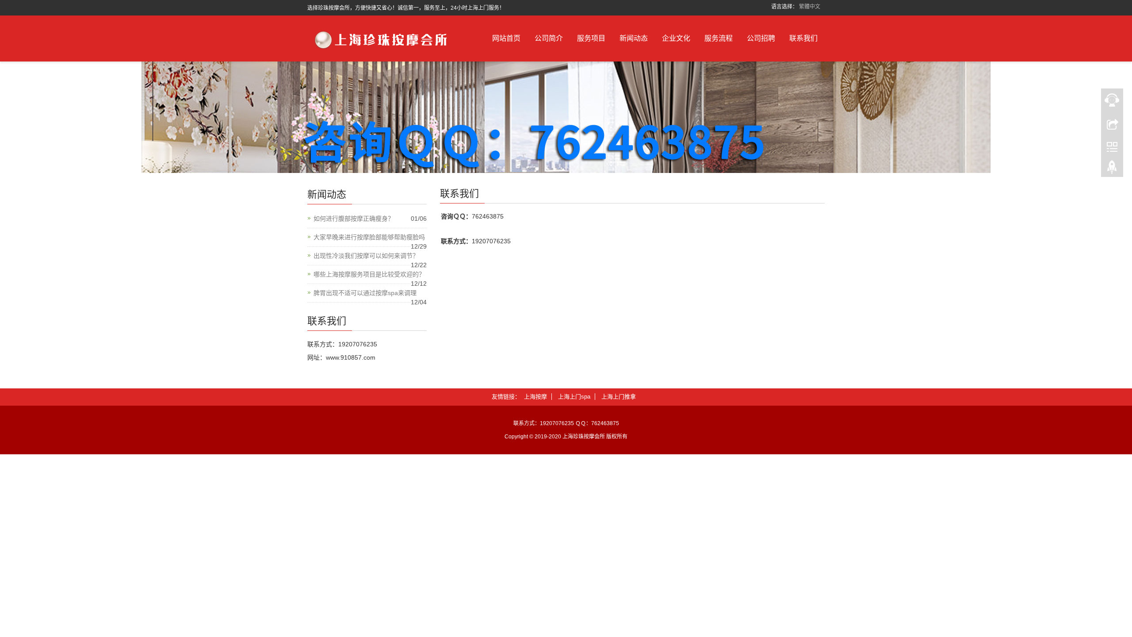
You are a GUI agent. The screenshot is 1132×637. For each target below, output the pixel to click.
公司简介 (549, 38)
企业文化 (676, 38)
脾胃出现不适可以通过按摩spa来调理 (365, 292)
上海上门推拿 (618, 396)
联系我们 (803, 38)
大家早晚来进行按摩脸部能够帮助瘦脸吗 (369, 237)
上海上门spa (574, 396)
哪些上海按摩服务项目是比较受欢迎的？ (369, 274)
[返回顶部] (1112, 169)
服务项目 (591, 38)
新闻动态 (634, 38)
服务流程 (718, 38)
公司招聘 (761, 38)
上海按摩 (535, 396)
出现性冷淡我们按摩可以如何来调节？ (366, 255)
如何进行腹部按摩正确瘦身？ (354, 218)
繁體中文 (809, 7)
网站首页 (506, 38)
